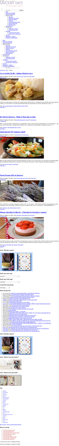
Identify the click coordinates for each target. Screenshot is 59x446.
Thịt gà (25, 76)
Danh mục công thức (10, 13)
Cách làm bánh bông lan (8, 431)
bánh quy (4, 410)
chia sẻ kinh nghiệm (6, 411)
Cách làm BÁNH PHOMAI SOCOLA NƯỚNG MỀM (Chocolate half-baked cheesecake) (29, 303)
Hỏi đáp (7, 35)
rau (13, 164)
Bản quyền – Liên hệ (10, 36)
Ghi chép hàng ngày (13, 30)
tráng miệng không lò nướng (8, 414)
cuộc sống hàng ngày (12, 127)
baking (4, 396)
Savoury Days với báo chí (14, 34)
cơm (4, 106)
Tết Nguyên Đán (5, 398)
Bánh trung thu (12, 24)
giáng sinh (4, 415)
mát (8, 164)
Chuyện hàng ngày (20, 120)
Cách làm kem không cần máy (10, 436)
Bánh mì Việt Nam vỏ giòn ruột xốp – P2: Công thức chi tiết (23, 299)
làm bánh (9, 244)
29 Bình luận (3, 136)
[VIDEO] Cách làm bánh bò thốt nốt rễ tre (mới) (22, 309)
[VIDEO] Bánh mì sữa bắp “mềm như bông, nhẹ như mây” (24, 329)
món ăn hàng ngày (9, 106)
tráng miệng (20, 244)
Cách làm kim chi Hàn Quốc (9, 438)
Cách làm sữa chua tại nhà (9, 430)
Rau (20, 134)
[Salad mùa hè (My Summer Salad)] (22, 158)
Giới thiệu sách (9, 26)
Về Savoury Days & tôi (14, 32)
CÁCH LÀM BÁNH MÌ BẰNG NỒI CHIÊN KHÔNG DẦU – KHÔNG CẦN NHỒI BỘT (29, 323)
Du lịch (27, 120)
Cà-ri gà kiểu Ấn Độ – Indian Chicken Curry (16, 73)
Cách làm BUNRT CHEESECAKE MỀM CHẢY (22, 294)
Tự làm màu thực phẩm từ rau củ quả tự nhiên (19, 302)
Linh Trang (31, 76)
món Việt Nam (5, 392)
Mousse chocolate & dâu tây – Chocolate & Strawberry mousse (23, 212)
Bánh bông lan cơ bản (14, 18)
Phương (4, 299)
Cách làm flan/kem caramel (9, 434)
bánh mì (4, 409)
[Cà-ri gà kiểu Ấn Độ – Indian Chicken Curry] (22, 99)
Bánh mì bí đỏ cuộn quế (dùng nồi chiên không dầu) (23, 322)
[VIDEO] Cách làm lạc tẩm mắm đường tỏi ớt (19, 298)
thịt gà (26, 106)
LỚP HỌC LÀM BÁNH (11, 37)
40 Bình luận (3, 77)
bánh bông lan (5, 422)
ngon (23, 106)
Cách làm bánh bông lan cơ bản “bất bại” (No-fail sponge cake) (27, 325)
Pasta (17, 134)
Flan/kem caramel (13, 19)
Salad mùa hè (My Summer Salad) (12, 132)
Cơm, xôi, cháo (19, 76)
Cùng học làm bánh (10, 14)
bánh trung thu (5, 419)
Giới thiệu (8, 31)
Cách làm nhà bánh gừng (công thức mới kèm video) (22, 297)
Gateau (4, 402)
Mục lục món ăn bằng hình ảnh (14, 424)
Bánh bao (11, 20)
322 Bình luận (3, 216)
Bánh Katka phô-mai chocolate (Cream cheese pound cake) (22, 315)
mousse (15, 244)
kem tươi (4, 405)
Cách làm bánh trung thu (8, 439)
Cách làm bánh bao (7, 435)
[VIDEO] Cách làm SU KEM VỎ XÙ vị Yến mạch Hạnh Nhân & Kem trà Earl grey (31, 320)
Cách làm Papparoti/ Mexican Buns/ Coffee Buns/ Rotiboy (26, 296)
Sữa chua (11, 17)
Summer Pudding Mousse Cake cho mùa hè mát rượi (20, 318)
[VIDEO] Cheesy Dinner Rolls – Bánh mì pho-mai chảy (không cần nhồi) (25, 319)
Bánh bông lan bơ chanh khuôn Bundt (18, 314)
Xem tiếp (3, 107)
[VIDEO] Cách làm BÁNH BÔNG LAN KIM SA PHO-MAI (25, 293)
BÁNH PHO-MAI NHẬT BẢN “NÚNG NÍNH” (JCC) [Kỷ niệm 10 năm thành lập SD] (29, 312)
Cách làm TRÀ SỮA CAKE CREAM (21, 305)
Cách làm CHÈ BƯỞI (16, 324)
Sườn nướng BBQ (12, 310)
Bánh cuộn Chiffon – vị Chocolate (17, 311)
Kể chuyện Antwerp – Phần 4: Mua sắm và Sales (18, 117)
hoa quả (4, 164)
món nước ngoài (18, 106)
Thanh (4, 303)
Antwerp (5, 127)
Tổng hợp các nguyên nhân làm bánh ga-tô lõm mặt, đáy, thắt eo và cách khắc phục (30, 328)
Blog (7, 11)
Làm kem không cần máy (14, 22)
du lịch (19, 127)
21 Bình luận (3, 121)
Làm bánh (18, 215)
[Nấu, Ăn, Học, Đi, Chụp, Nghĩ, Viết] (11, 6)
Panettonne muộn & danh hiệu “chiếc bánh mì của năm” (22, 316)
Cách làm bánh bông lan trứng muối (11, 432)
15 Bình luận (3, 179)
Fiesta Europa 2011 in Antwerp (11, 175)
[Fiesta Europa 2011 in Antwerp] (22, 201)
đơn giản (16, 164)
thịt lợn (4, 406)
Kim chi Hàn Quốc (13, 23)
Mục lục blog (3, 424)
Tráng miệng (24, 215)
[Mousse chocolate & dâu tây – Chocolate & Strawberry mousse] (22, 238)
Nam (4, 327)
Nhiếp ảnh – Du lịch (13, 28)
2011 (7, 70)
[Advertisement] (29, 111)
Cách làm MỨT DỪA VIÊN (15, 301)
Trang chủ (2, 70)
